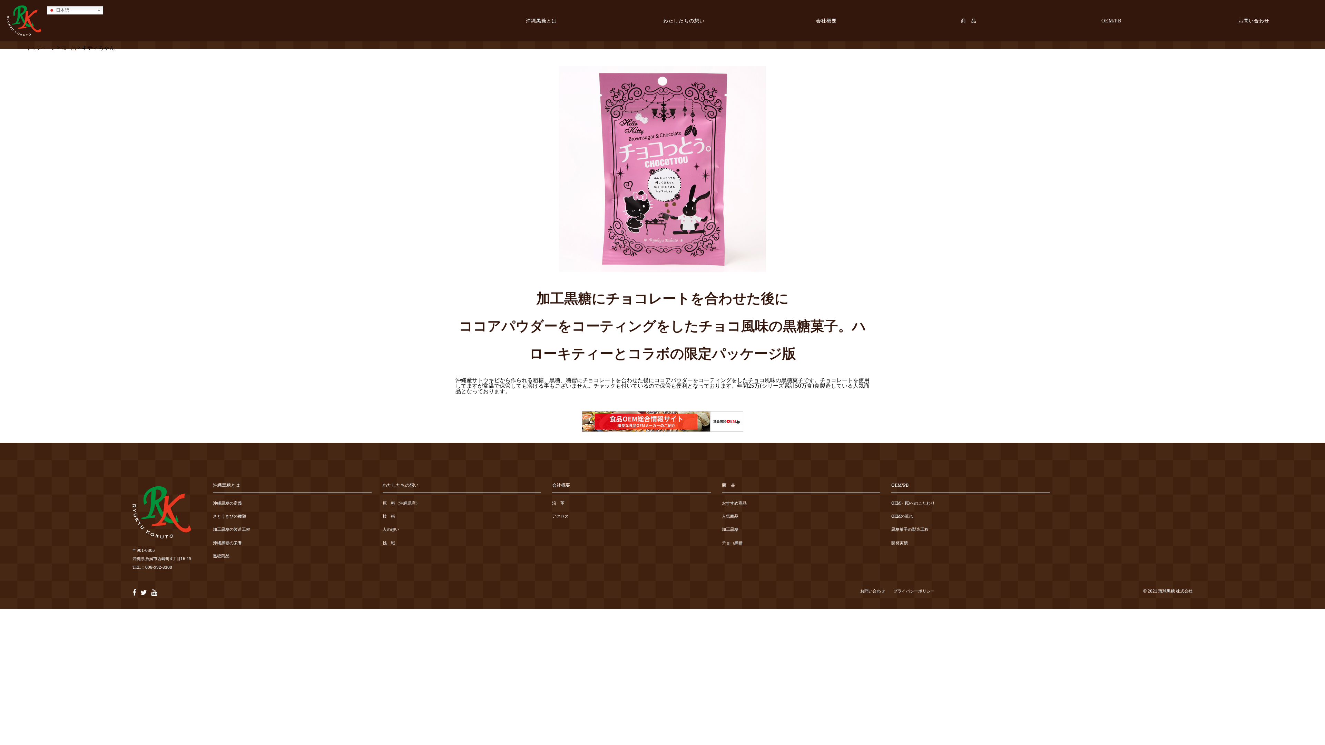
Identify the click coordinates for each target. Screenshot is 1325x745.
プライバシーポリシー (914, 591)
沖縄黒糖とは (541, 20)
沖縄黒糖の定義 (227, 503)
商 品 (968, 20)
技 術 (389, 516)
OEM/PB (1111, 20)
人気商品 (730, 516)
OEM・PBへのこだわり (913, 503)
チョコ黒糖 (732, 543)
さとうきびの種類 (229, 516)
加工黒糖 (730, 529)
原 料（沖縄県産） (401, 503)
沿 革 (558, 503)
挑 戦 (389, 543)
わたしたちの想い (684, 20)
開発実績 (899, 543)
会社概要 (826, 20)
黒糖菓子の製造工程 (910, 529)
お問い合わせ (1253, 20)
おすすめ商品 (734, 503)
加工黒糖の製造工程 (231, 529)
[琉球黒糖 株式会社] (24, 20)
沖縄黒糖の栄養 (227, 543)
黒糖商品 (221, 556)
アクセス (560, 516)
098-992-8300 (158, 567)
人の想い (391, 529)
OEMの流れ (902, 516)
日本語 (62, 10)
